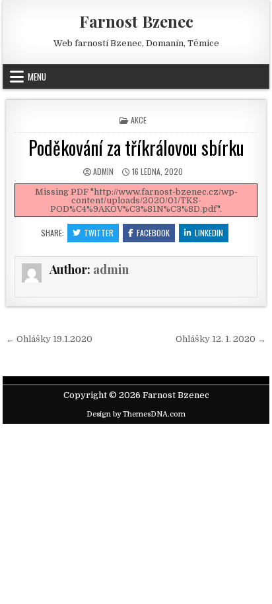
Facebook (153, 232)
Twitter (99, 232)
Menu (37, 76)
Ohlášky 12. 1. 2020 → (221, 339)
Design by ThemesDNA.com (136, 414)
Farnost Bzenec (136, 21)
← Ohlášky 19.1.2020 (49, 339)
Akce (139, 119)
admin (103, 171)
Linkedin (209, 232)
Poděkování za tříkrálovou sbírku (136, 147)
